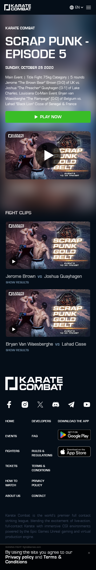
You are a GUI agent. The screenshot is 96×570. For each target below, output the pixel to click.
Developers (41, 421)
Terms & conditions (41, 468)
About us (12, 495)
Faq (35, 436)
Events (11, 436)
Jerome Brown (20, 276)
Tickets (11, 466)
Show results (17, 282)
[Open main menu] (90, 7)
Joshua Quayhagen (63, 276)
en (77, 7)
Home (9, 421)
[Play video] (48, 155)
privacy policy (38, 483)
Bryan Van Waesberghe (29, 344)
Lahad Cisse (74, 344)
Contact (39, 495)
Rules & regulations (42, 453)
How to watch (11, 483)
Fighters (12, 451)
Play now (51, 117)
